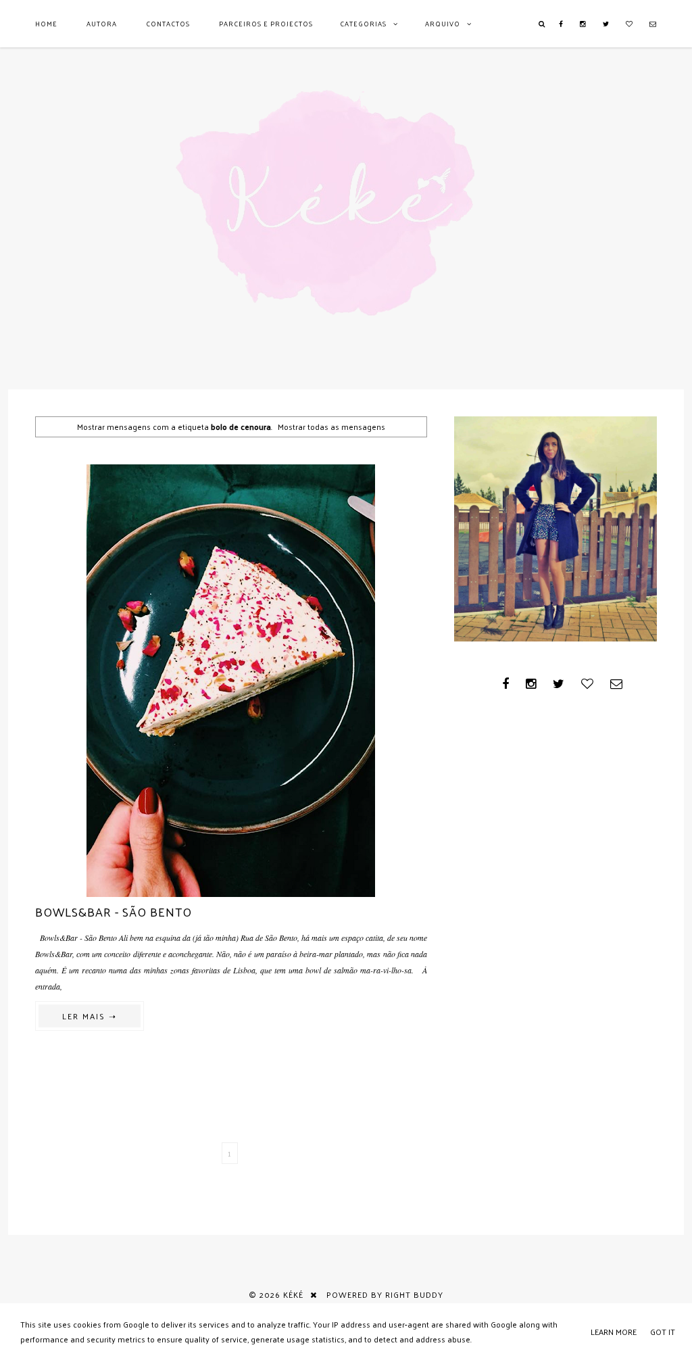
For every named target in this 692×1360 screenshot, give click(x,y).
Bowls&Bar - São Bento (113, 911)
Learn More (614, 1331)
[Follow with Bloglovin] (629, 23)
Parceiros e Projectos (266, 24)
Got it (662, 1331)
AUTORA (101, 24)
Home (46, 24)
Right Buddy (414, 1294)
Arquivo (442, 24)
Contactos (168, 24)
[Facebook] (561, 23)
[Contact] (653, 23)
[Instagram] (583, 23)
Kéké (293, 1294)
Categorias (363, 24)
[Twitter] (606, 23)
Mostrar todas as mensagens (331, 426)
